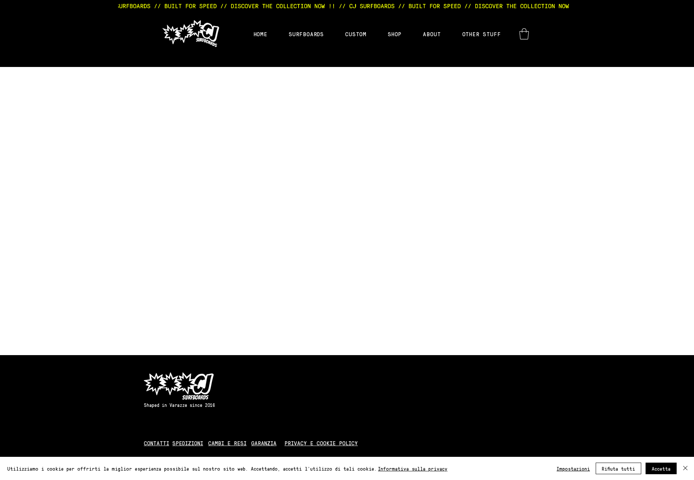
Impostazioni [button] (573, 468)
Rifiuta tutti (618, 468)
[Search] (516, 29)
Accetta (661, 468)
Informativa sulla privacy (412, 468)
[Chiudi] (685, 468)
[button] (524, 33)
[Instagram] (499, 443)
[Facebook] (517, 443)
